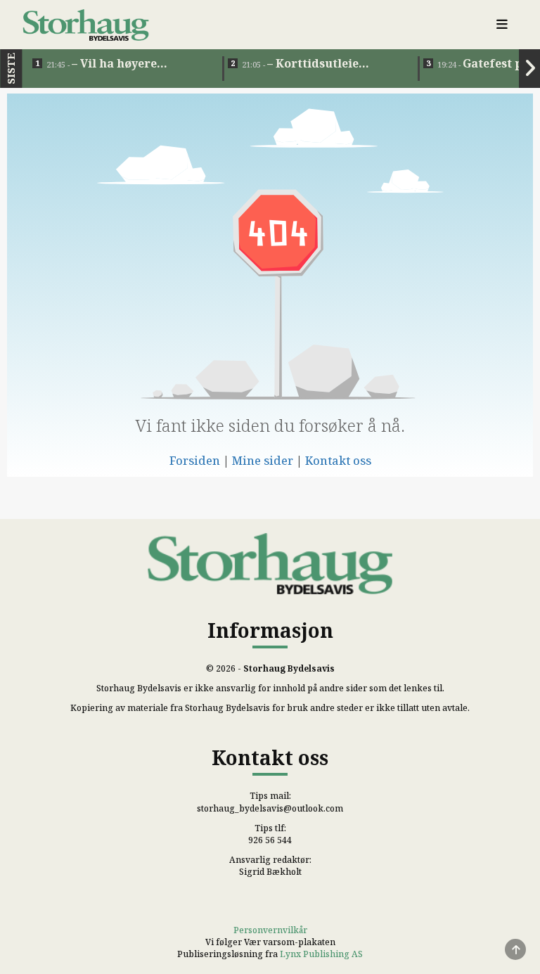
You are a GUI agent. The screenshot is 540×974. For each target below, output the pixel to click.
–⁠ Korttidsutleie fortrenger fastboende (308, 64)
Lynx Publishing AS (321, 954)
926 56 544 (270, 840)
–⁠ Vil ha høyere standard (101, 64)
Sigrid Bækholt (270, 872)
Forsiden (194, 460)
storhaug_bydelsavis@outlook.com (270, 808)
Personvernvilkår (270, 930)
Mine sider (262, 460)
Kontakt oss (338, 460)
